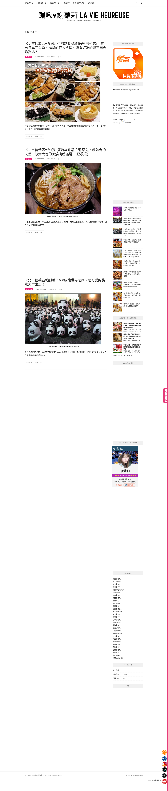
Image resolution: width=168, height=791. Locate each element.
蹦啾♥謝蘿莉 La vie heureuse (84, 15)
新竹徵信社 (120, 590)
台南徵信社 (117, 595)
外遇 (117, 611)
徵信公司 (116, 601)
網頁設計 (120, 658)
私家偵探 (116, 652)
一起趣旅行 (66, 3)
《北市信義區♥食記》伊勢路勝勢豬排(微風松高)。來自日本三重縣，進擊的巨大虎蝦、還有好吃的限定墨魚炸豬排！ (65, 48)
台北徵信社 (117, 582)
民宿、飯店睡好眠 (78, 3)
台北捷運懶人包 (41, 3)
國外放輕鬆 (91, 3)
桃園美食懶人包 (54, 3)
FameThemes (139, 775)
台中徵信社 (117, 592)
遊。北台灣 (29, 289)
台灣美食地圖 (29, 3)
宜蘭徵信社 (117, 650)
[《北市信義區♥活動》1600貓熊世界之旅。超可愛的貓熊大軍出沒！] (63, 321)
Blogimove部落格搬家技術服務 (157, 780)
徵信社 (118, 579)
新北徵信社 (117, 584)
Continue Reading (34, 136)
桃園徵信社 (117, 587)
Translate (128, 123)
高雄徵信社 (117, 598)
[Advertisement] (66, 260)
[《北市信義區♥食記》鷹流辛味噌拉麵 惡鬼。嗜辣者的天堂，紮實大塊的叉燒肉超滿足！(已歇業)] (63, 190)
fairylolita (40, 56)
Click (165, 395)
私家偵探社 (117, 603)
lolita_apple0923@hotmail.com (129, 90)
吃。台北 (28, 56)
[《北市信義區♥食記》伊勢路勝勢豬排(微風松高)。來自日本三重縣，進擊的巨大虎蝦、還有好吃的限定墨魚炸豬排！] (63, 91)
